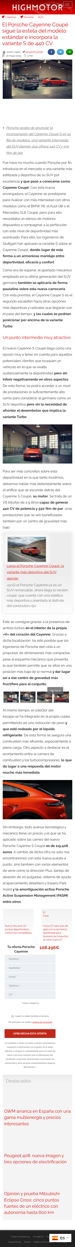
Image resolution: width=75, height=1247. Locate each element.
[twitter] (60, 52)
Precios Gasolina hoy (20, 1236)
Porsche (28, 17)
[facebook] (51, 52)
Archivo (27, 1242)
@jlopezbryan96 (34, 51)
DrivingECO (38, 1236)
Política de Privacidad (44, 1242)
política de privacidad (42, 1022)
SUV (41, 17)
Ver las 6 (55, 690)
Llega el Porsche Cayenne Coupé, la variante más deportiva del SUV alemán (35, 572)
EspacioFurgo (14, 1242)
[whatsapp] (69, 52)
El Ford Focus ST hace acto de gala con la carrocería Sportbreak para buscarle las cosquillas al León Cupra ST (55, 926)
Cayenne (10, 17)
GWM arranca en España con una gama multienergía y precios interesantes (37, 1117)
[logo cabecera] (38, 7)
